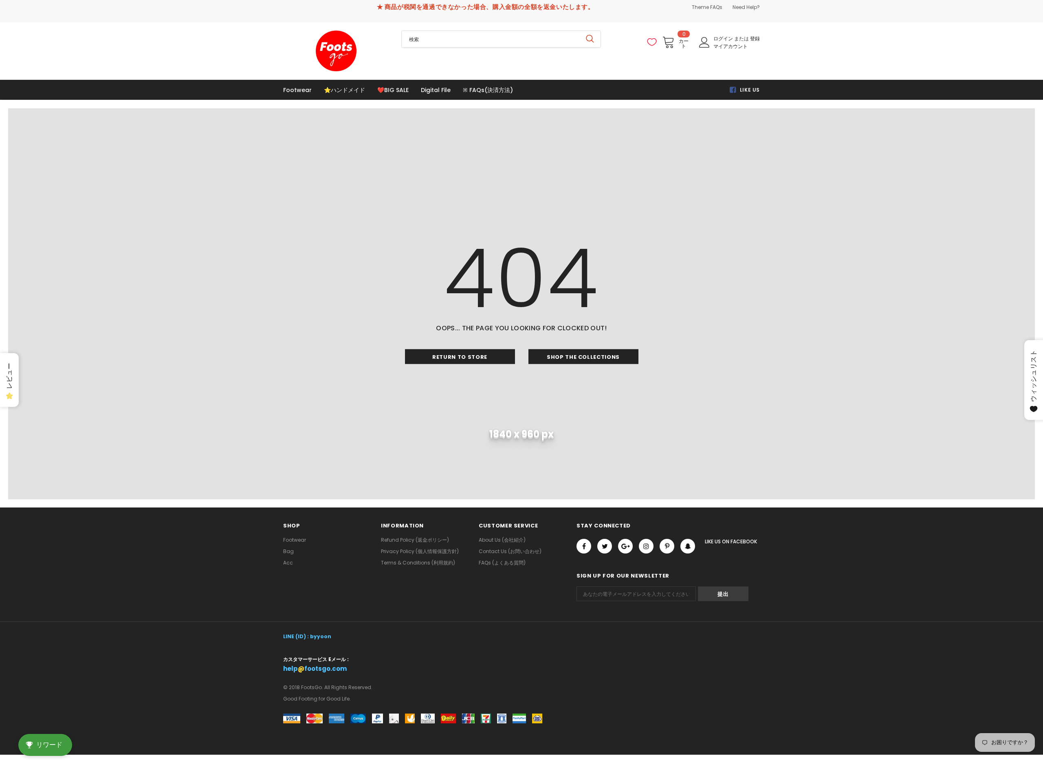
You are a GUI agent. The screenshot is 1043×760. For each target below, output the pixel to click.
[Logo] (336, 51)
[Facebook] (584, 546)
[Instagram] (646, 546)
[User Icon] (704, 42)
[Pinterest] (667, 546)
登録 (755, 38)
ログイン (723, 38)
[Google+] (625, 546)
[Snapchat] (687, 546)
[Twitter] (604, 546)
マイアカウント (730, 46)
